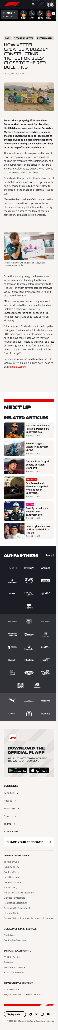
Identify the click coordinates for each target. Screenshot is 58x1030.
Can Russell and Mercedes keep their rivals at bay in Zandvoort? (37, 488)
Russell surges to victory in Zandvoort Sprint (37, 446)
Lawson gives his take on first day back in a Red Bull (38, 529)
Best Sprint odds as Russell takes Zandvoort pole (37, 511)
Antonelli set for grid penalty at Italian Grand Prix (37, 464)
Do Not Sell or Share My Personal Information (29, 918)
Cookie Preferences (15, 940)
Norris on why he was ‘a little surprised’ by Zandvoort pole (38, 428)
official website (18, 367)
